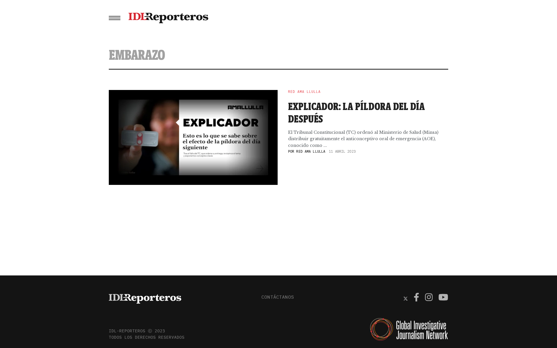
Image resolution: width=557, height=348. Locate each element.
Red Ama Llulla (304, 91)
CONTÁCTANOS (277, 297)
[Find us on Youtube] (443, 298)
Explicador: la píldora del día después (356, 112)
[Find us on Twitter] (405, 298)
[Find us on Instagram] (429, 298)
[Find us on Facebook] (416, 298)
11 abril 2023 (342, 151)
